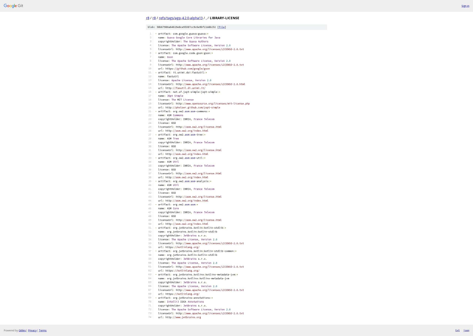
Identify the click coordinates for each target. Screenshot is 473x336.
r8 (147, 18)
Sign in (465, 6)
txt (457, 330)
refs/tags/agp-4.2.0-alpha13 (181, 18)
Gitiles (22, 330)
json (466, 330)
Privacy (32, 330)
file (222, 27)
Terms (43, 330)
